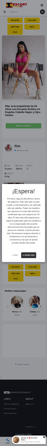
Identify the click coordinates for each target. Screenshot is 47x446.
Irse (16, 255)
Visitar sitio (29, 255)
